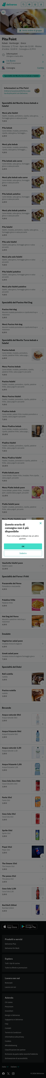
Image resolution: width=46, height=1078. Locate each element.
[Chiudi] (40, 523)
